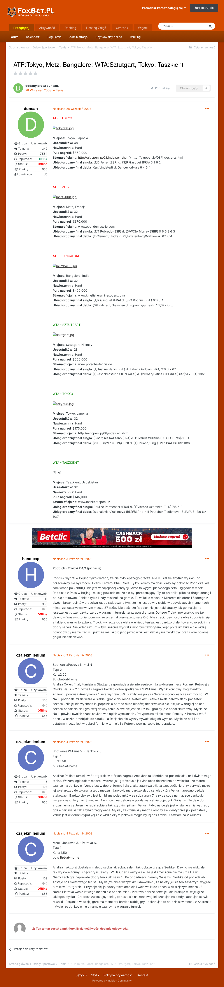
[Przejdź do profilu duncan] (18, 88)
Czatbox (122, 28)
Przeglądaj (21, 28)
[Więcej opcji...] (207, 108)
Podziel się (161, 88)
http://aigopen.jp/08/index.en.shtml (103, 157)
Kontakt (142, 975)
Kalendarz (33, 37)
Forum (14, 37)
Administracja (78, 37)
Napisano (72, 108)
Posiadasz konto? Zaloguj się (163, 8)
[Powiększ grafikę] (63, 128)
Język (80, 975)
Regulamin (54, 37)
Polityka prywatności (118, 975)
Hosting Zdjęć (96, 28)
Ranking (135, 37)
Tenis (59, 90)
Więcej (142, 28)
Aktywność (47, 28)
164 (44, 159)
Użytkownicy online (108, 37)
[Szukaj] (210, 26)
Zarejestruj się (204, 7)
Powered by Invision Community (112, 980)
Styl (94, 975)
